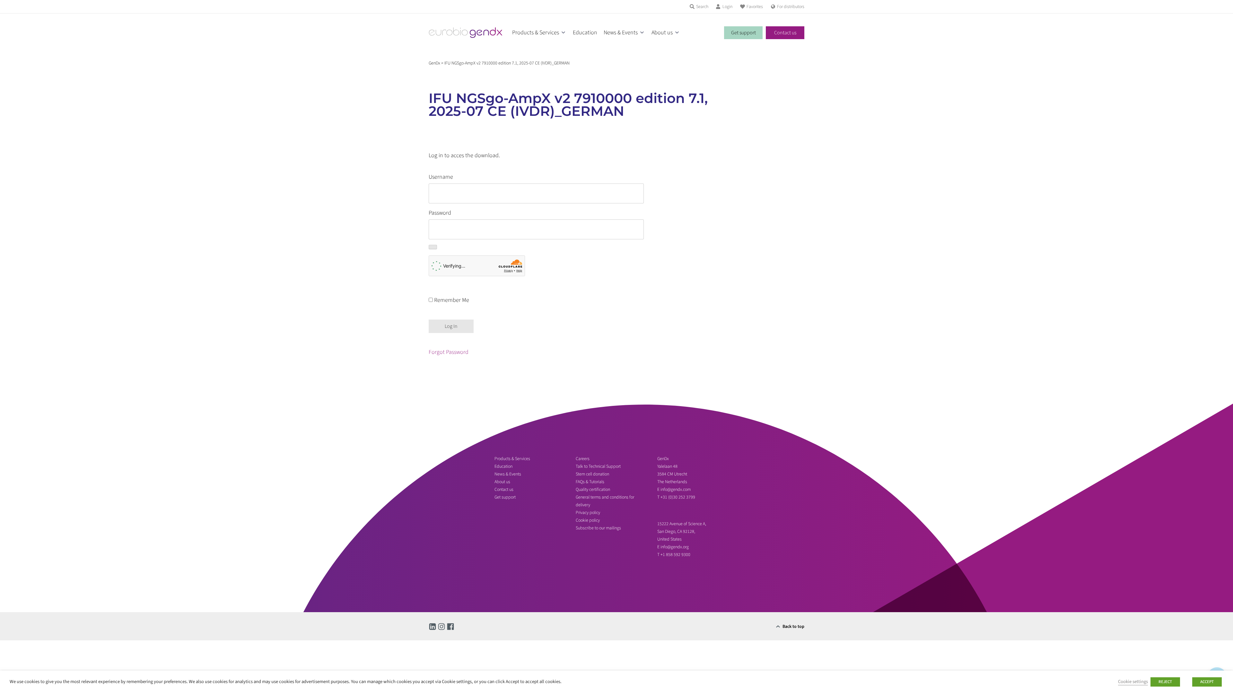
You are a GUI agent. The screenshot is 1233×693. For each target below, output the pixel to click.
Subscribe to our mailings (598, 528)
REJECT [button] (1165, 682)
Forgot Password (448, 352)
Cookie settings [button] (1133, 681)
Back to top (793, 626)
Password (440, 213)
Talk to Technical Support (598, 466)
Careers (583, 459)
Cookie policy (588, 520)
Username (441, 177)
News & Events (621, 33)
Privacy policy (588, 512)
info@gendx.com (675, 489)
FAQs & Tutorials (590, 482)
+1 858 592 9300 (675, 555)
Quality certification (593, 489)
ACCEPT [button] (1207, 682)
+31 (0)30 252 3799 (678, 497)
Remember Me (451, 300)
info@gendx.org (674, 547)
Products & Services (535, 33)
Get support (743, 32)
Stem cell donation (592, 474)
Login (727, 7)
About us (662, 33)
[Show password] (433, 247)
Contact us (785, 32)
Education (585, 33)
